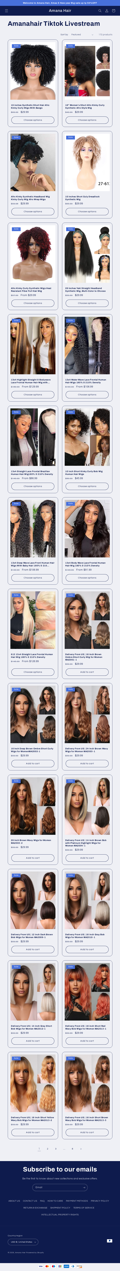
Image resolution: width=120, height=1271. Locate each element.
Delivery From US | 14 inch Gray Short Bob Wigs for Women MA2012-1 (31, 1027)
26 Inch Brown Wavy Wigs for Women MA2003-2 (31, 841)
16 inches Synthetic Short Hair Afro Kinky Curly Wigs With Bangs (30, 106)
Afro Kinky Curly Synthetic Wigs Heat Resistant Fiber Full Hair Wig (31, 289)
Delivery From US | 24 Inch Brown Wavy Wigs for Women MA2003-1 (86, 750)
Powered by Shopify (35, 1252)
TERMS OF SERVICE (83, 1208)
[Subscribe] (84, 1187)
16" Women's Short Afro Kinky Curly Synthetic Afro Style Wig (84, 106)
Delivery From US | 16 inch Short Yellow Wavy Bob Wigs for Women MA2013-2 (32, 1118)
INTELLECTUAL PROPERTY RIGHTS (60, 1215)
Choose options (33, 120)
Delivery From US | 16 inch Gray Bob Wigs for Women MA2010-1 (85, 935)
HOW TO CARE (55, 1201)
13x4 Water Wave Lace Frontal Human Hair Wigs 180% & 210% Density (85, 381)
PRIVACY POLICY (100, 1201)
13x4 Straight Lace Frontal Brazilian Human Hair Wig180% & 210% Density (32, 472)
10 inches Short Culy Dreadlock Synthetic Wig (82, 198)
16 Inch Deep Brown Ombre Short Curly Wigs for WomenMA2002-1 (32, 750)
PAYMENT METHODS (77, 1201)
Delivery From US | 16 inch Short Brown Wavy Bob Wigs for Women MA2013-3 (86, 1118)
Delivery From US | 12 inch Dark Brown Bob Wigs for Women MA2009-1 (32, 935)
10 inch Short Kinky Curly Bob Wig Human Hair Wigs (84, 472)
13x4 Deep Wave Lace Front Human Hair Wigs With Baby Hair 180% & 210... (32, 564)
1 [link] (39, 1148)
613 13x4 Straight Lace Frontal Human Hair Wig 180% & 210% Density (32, 655)
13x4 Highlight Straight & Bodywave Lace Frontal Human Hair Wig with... (30, 381)
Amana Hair (20, 1252)
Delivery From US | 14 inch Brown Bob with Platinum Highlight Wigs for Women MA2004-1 (86, 843)
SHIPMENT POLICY (60, 1208)
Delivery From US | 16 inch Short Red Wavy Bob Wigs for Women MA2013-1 (85, 1027)
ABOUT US (14, 1201)
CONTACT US (30, 1201)
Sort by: (64, 35)
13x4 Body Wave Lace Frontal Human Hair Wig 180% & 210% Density (85, 564)
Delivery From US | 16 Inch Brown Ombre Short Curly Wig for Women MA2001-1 (83, 657)
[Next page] (80, 1149)
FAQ (42, 1201)
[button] (6, 10)
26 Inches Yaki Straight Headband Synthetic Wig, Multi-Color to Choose (85, 289)
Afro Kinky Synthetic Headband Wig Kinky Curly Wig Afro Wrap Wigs (30, 198)
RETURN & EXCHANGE (35, 1208)
